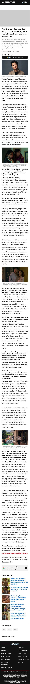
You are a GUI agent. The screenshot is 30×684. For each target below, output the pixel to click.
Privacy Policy (5, 656)
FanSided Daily (6, 653)
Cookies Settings (6, 667)
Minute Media (9, 671)
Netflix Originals (10, 636)
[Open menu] (3, 2)
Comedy (15, 629)
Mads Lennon (7, 51)
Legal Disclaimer (23, 659)
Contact (3, 651)
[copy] (11, 54)
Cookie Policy (5, 659)
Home (3, 636)
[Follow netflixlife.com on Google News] (26, 568)
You (4, 629)
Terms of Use (22, 656)
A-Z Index (21, 662)
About (3, 648)
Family (9, 629)
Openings (21, 648)
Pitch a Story (22, 653)
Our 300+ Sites (22, 651)
